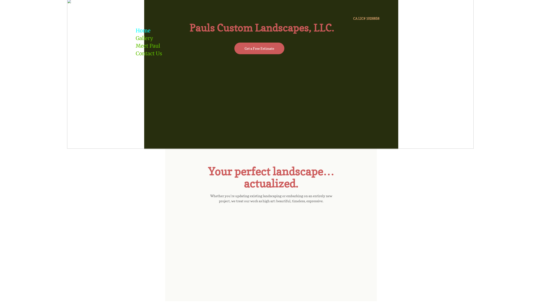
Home (143, 30)
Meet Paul (148, 46)
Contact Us (149, 53)
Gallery (144, 38)
